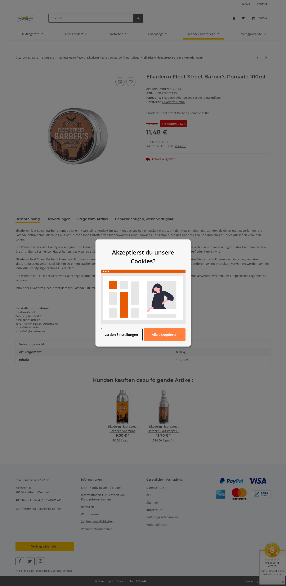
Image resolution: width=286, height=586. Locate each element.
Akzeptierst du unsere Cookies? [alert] (143, 256)
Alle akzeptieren (164, 334)
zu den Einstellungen (121, 334)
